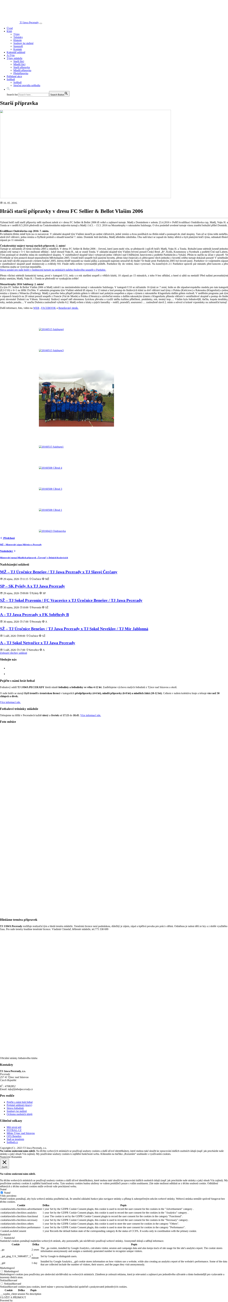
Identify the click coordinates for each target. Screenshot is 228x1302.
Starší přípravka (21, 67)
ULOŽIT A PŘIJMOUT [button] (13, 1297)
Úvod (10, 28)
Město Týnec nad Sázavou (21, 1133)
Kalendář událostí (16, 52)
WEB (36, 308)
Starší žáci (18, 61)
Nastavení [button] (5, 1157)
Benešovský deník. (68, 308)
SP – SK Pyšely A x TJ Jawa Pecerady (32, 586)
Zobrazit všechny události (13, 653)
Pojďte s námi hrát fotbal (20, 1102)
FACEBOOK (48, 308)
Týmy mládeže (14, 58)
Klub (9, 31)
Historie (17, 40)
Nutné (7, 1192)
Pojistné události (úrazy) (19, 1105)
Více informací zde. (10, 702)
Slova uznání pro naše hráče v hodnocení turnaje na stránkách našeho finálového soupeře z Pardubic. (53, 269)
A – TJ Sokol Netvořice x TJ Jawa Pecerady (37, 643)
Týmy (16, 34)
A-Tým (11, 55)
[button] (8, 89)
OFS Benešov (14, 1136)
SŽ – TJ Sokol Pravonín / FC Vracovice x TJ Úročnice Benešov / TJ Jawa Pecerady (71, 600)
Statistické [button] (5, 1234)
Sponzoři (18, 46)
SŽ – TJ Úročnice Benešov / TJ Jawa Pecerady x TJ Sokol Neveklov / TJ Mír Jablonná (74, 629)
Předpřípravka (20, 73)
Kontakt (17, 49)
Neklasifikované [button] (8, 1280)
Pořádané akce (14, 76)
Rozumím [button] (16, 1157)
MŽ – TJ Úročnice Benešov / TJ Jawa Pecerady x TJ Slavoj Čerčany (58, 572)
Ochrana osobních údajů (19, 1114)
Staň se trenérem (15, 1139)
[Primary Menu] (40, 23)
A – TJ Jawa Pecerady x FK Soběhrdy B (34, 614)
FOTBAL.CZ (14, 1130)
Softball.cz (12, 1142)
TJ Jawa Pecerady (29, 22)
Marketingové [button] (7, 1268)
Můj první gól (14, 1127)
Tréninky (18, 37)
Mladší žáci (19, 64)
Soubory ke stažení (23, 43)
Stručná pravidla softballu (26, 85)
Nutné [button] (3, 1189)
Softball (11, 79)
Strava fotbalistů (15, 1108)
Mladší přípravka (22, 70)
